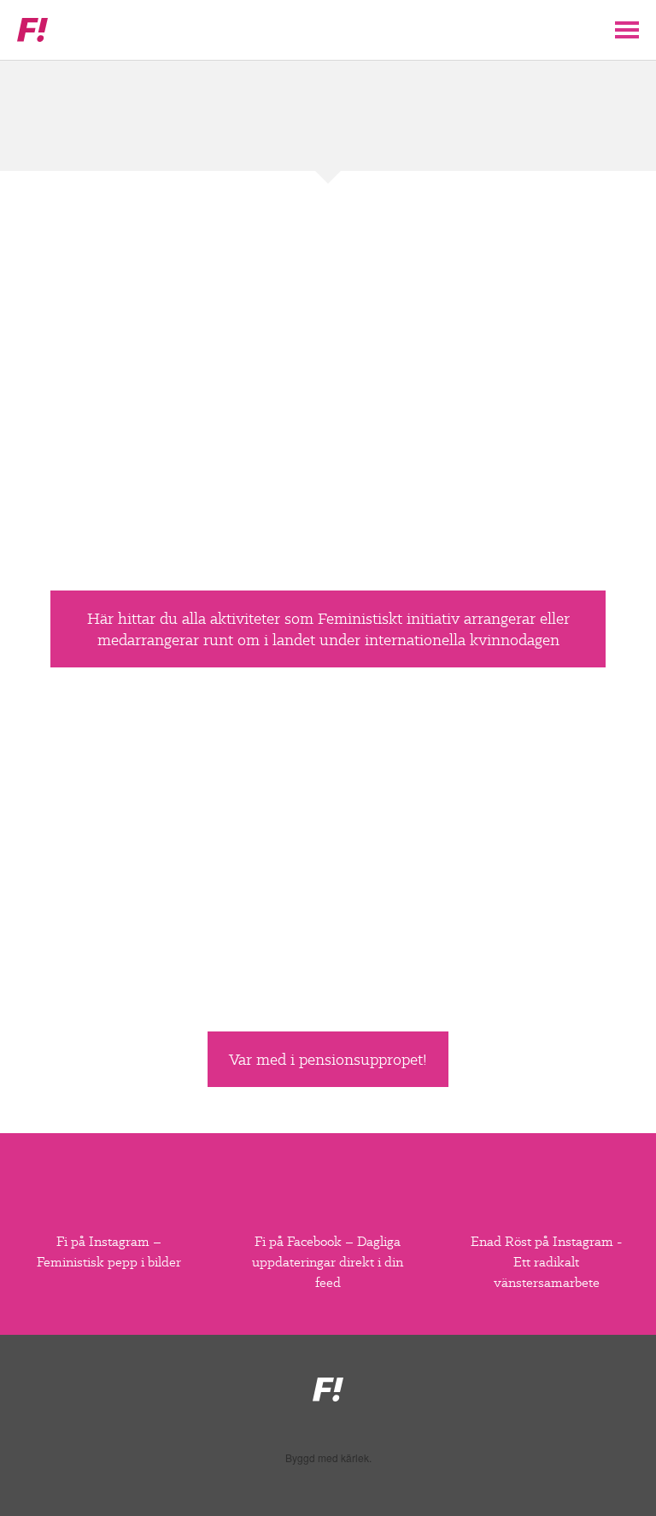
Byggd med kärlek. (328, 1458)
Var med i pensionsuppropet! (328, 1059)
